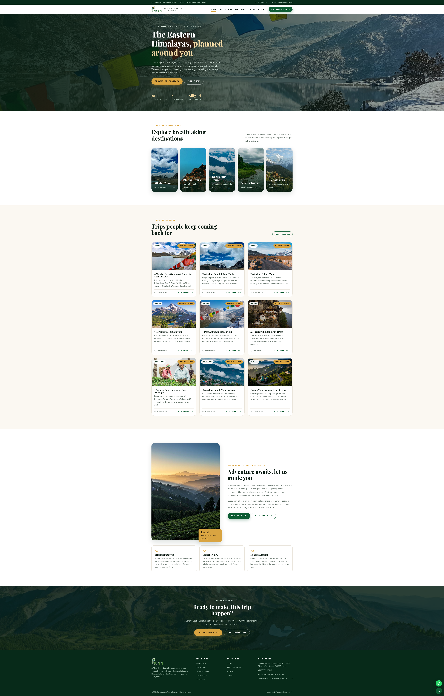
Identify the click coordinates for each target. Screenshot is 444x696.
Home (213, 9)
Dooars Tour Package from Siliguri (268, 389)
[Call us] (439, 691)
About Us (230, 671)
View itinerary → (186, 292)
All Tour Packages (234, 667)
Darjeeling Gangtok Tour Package (219, 274)
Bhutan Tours (201, 667)
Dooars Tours (201, 675)
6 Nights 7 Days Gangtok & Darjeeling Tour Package (173, 275)
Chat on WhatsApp (236, 632)
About (252, 9)
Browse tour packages (167, 81)
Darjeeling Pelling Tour (262, 274)
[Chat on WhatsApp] (439, 683)
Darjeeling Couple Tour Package (218, 389)
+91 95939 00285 (261, 2)
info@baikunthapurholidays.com (281, 2)
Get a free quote (263, 516)
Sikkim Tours (201, 663)
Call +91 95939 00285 (280, 9)
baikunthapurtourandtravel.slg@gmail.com (275, 678)
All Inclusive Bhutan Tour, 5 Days (266, 331)
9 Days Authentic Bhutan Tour (217, 331)
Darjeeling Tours (202, 671)
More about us (238, 516)
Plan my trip (194, 81)
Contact (262, 9)
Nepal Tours (200, 679)
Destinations (240, 9)
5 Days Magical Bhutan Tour (168, 331)
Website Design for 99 (284, 692)
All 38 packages (282, 234)
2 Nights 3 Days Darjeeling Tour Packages (170, 391)
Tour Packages (225, 9)
